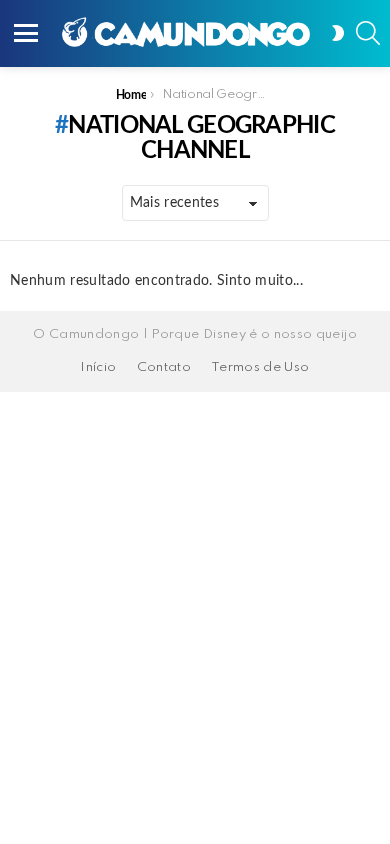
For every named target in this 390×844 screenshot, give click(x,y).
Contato (164, 367)
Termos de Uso (260, 367)
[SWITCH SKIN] (338, 33)
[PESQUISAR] (368, 33)
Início (98, 367)
